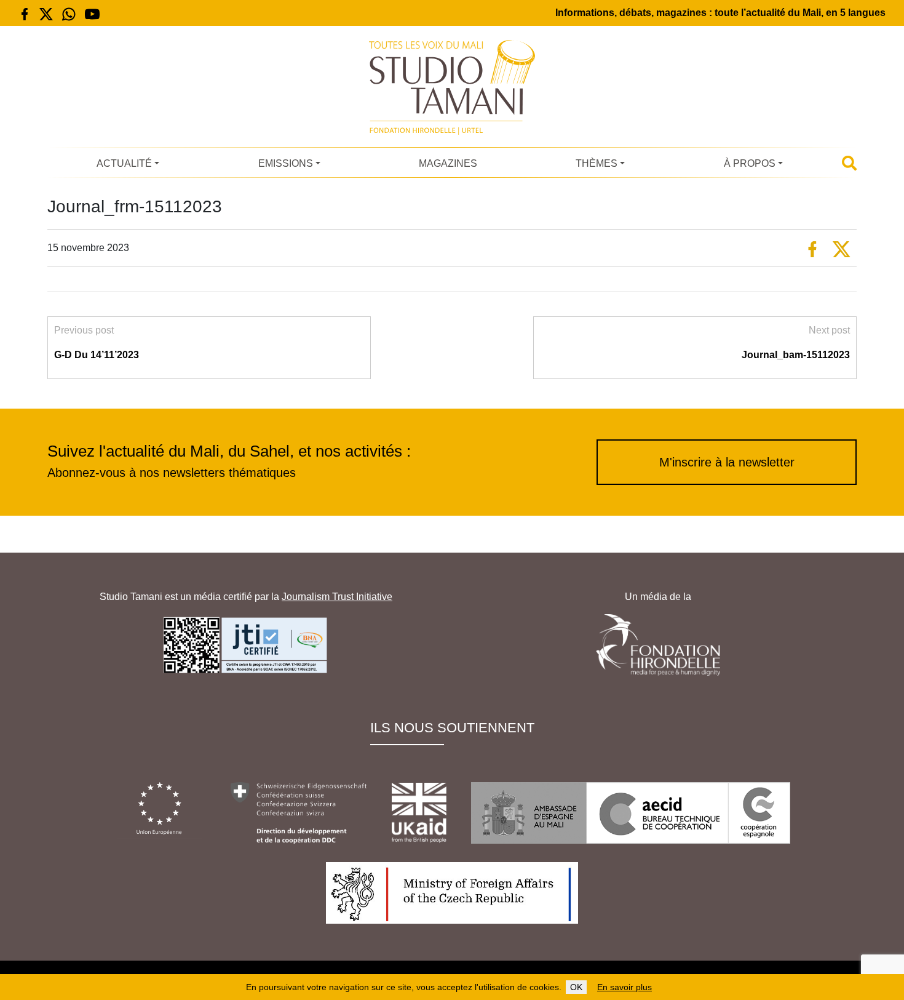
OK (576, 987)
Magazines (448, 163)
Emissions (285, 163)
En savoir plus (624, 987)
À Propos (749, 163)
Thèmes (596, 163)
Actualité (124, 163)
